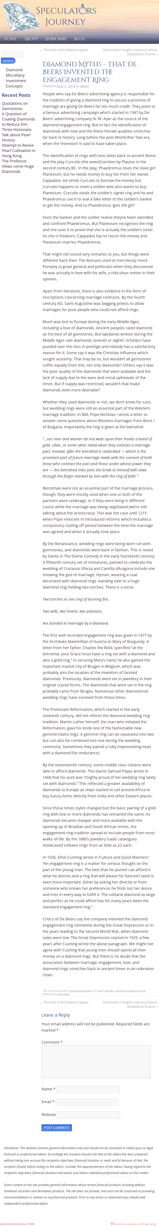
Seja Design (150, 1224)
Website (48, 1114)
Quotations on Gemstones (15, 106)
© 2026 (29, 1224)
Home (10, 39)
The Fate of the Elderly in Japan (64, 50)
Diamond (14, 69)
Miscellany (15, 75)
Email (47, 1101)
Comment (52, 1042)
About (31, 39)
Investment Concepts (80, 990)
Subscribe (56, 39)
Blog (79, 39)
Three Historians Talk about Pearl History (17, 135)
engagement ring (136, 990)
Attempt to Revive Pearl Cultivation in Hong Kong (18, 150)
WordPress (119, 1224)
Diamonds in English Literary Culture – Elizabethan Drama (131, 52)
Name (48, 1089)
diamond (120, 990)
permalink (63, 994)
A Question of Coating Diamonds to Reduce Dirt (18, 119)
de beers (110, 990)
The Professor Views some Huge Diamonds (18, 166)
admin (84, 86)
